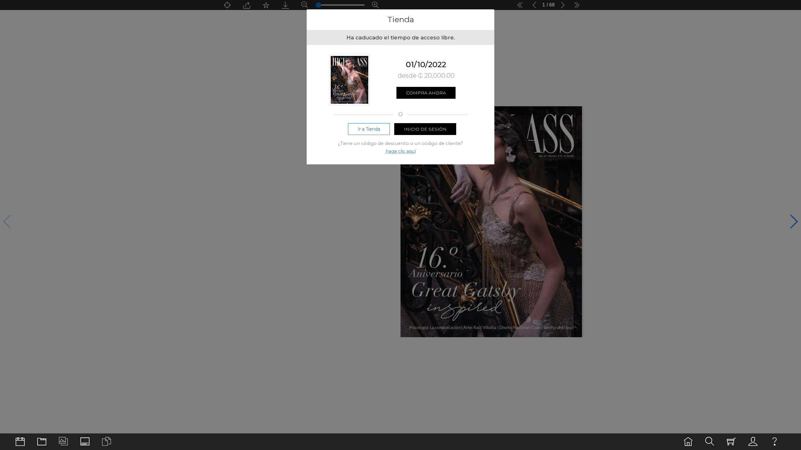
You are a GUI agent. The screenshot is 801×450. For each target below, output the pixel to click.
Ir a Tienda (369, 129)
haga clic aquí (400, 151)
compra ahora (426, 93)
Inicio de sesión (425, 129)
